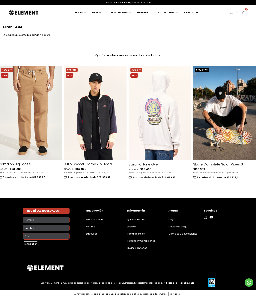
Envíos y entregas (137, 248)
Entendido (175, 294)
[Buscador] (231, 13)
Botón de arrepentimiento (180, 283)
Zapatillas (91, 233)
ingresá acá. (155, 283)
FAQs (171, 219)
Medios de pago (177, 226)
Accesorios (166, 12)
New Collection (94, 219)
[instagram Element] (207, 217)
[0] (243, 13)
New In (97, 12)
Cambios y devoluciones (182, 233)
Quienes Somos (136, 219)
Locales (131, 226)
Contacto (191, 12)
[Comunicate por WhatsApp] (249, 282)
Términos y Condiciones (141, 240)
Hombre (143, 12)
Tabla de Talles (136, 233)
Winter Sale (119, 12)
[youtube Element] (212, 217)
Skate (78, 12)
